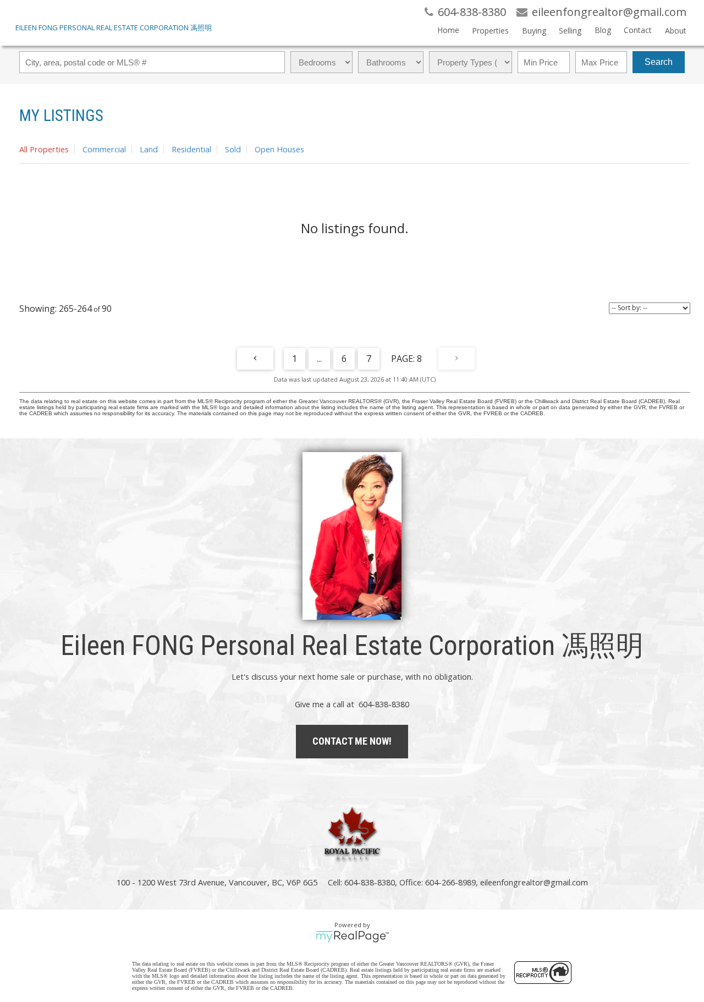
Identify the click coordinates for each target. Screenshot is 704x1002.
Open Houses (279, 149)
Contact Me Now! (352, 741)
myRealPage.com (352, 936)
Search (659, 62)
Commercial (104, 149)
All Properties (44, 149)
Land (149, 149)
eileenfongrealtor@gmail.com (534, 882)
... (319, 359)
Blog (602, 30)
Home (448, 30)
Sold (233, 149)
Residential (191, 149)
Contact (638, 30)
